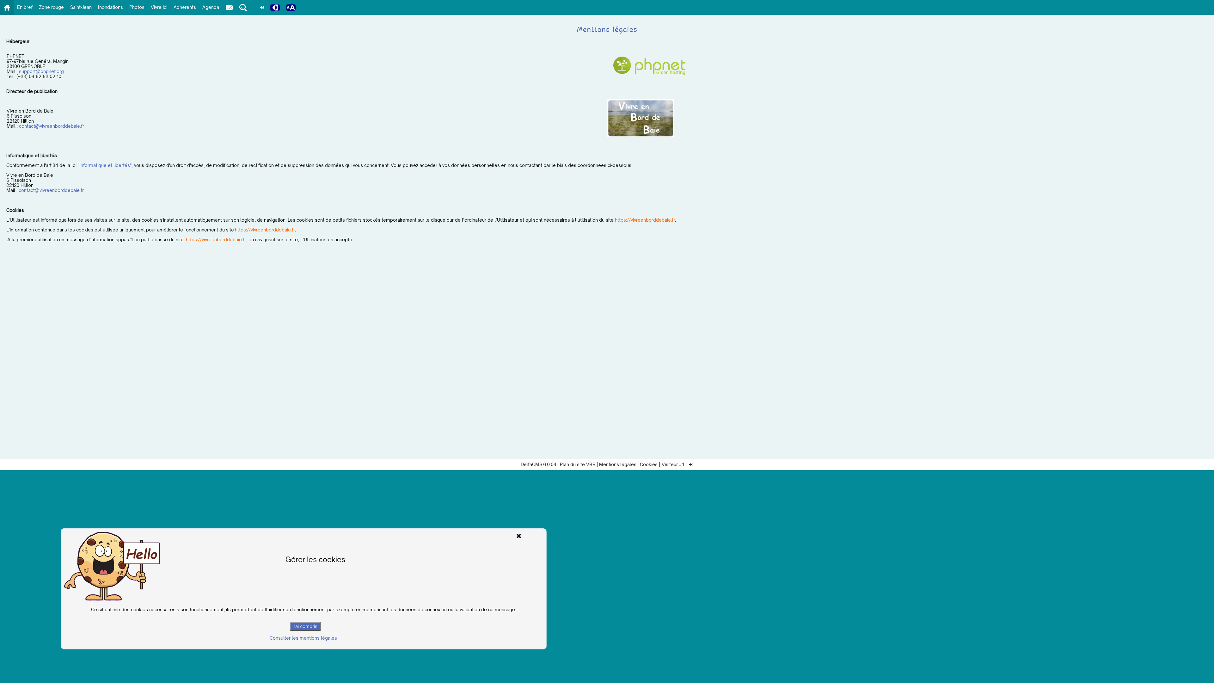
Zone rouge (51, 7)
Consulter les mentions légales (303, 638)
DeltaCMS (531, 464)
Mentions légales (617, 464)
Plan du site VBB (578, 464)
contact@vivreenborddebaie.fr (51, 126)
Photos (136, 7)
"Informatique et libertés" (105, 165)
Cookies (649, 464)
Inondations (110, 7)
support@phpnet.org (41, 71)
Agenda (210, 7)
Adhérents (185, 7)
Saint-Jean (81, 7)
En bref (25, 7)
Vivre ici (159, 7)
